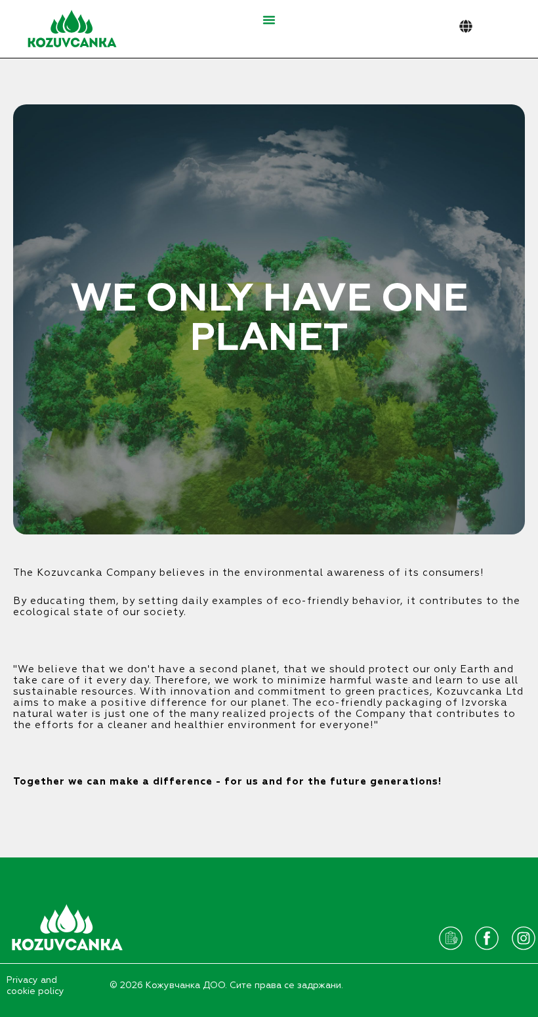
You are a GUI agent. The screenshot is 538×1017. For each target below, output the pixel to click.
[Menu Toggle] (269, 19)
